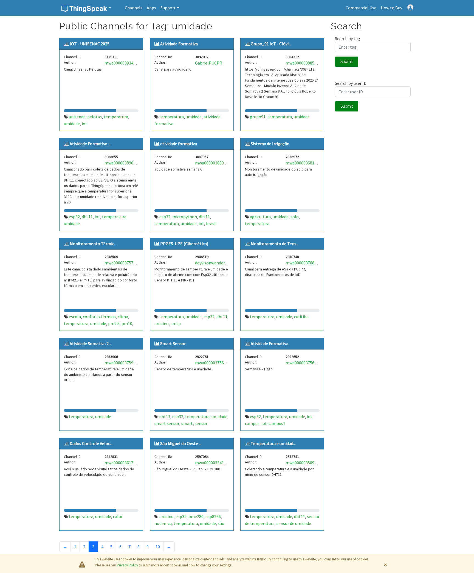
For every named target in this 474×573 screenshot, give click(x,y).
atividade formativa (178, 143)
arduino (161, 323)
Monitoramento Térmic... (93, 243)
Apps (151, 7)
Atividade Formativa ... (90, 143)
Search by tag (347, 38)
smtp (176, 323)
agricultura (260, 216)
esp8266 (213, 516)
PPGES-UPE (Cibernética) (184, 243)
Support (168, 7)
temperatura (116, 116)
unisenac (77, 116)
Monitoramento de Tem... (274, 243)
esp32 (74, 216)
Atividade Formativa (179, 43)
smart (187, 423)
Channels (133, 7)
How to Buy (391, 7)
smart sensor (166, 423)
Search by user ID (350, 83)
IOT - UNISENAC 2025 (89, 43)
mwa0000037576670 (123, 262)
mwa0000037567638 (304, 362)
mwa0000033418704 (214, 462)
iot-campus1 (273, 423)
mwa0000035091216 (304, 462)
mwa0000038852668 (304, 63)
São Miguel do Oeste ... (180, 443)
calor (118, 516)
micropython (184, 216)
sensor (201, 423)
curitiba (301, 316)
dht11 (87, 216)
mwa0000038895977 (214, 163)
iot (84, 123)
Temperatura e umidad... (273, 443)
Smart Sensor (173, 343)
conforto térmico (99, 316)
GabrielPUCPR (208, 63)
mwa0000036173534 (123, 462)
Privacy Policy (127, 565)
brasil (211, 223)
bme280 (196, 516)
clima (123, 316)
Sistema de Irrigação (270, 143)
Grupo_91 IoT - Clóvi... (271, 43)
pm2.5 (114, 323)
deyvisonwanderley (212, 262)
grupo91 (258, 116)
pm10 (127, 323)
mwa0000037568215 (214, 362)
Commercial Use (361, 7)
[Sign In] (410, 7)
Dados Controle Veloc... (91, 443)
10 (158, 546)
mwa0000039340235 (123, 63)
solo (294, 216)
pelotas (94, 116)
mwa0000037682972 (304, 262)
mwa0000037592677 (123, 362)
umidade (72, 123)
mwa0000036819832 (304, 163)
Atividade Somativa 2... (90, 343)
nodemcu (163, 523)
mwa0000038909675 (123, 163)
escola (75, 316)
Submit (346, 61)
